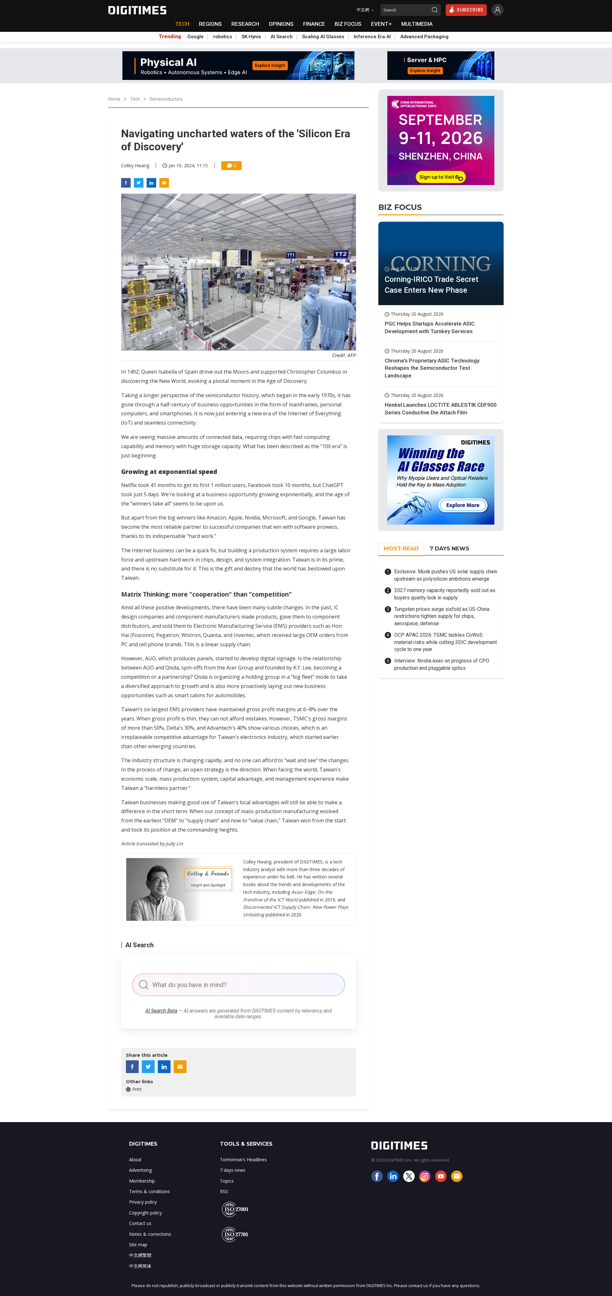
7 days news (232, 1170)
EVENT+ (381, 24)
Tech (135, 99)
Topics (227, 1181)
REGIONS (210, 24)
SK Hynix (251, 36)
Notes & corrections (150, 1234)
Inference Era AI (372, 36)
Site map (138, 1245)
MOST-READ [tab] (401, 548)
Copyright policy (145, 1213)
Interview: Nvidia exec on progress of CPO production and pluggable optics (441, 664)
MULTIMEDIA (417, 24)
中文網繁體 (140, 1255)
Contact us (140, 1223)
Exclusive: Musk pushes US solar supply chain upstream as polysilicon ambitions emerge (445, 575)
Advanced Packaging (424, 36)
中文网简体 (140, 1266)
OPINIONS (281, 24)
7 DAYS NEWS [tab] (449, 548)
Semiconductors (166, 99)
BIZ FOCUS (348, 24)
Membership (142, 1181)
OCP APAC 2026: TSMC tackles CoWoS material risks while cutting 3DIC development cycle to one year (445, 642)
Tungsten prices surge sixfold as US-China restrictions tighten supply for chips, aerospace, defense (441, 616)
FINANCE (314, 24)
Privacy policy (143, 1202)
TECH (182, 24)
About (135, 1159)
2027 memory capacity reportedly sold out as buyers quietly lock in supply (444, 593)
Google (195, 36)
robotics (222, 36)
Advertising (140, 1170)
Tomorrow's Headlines (243, 1159)
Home (114, 99)
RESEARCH (245, 24)
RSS (224, 1191)
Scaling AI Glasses (323, 36)
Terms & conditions (149, 1191)
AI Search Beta (161, 1011)
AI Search (282, 36)
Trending (170, 36)
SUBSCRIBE (470, 9)
